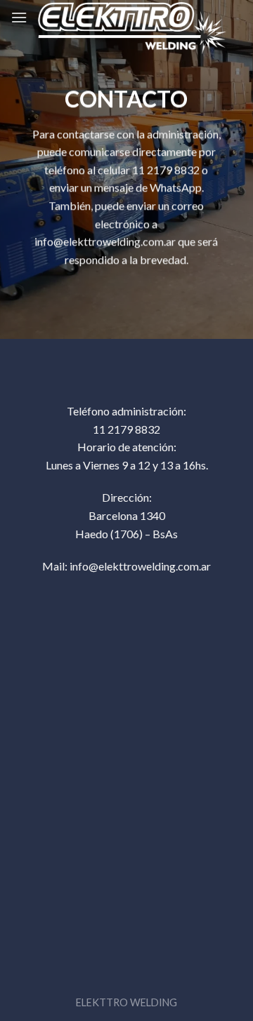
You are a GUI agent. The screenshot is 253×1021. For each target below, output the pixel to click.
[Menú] (19, 17)
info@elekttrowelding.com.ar (140, 566)
